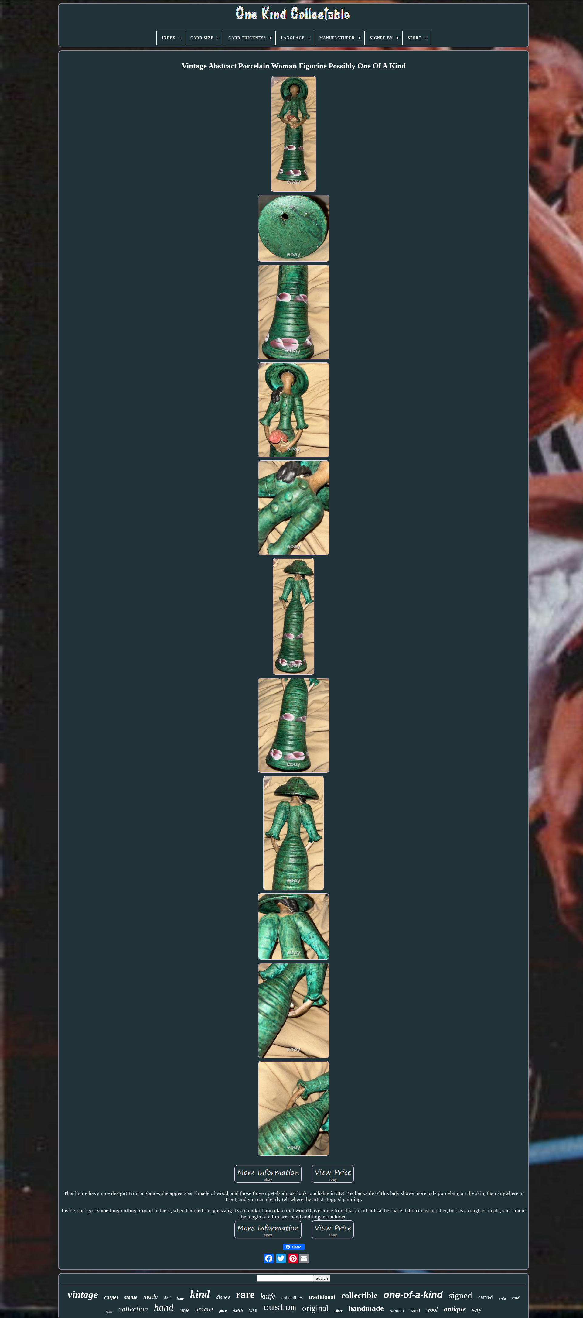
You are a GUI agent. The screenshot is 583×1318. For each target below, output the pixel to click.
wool (432, 1309)
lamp (180, 1298)
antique (455, 1309)
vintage (83, 1294)
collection (133, 1309)
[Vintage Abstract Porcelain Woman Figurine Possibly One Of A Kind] (293, 134)
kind (200, 1294)
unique (204, 1309)
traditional (322, 1297)
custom (279, 1308)
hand (163, 1307)
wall (253, 1310)
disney (223, 1297)
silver (339, 1311)
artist (502, 1298)
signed (460, 1295)
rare (245, 1294)
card (516, 1298)
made (150, 1296)
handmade (366, 1308)
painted (397, 1310)
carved (485, 1297)
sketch (238, 1310)
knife (268, 1296)
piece (223, 1311)
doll (167, 1298)
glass (109, 1311)
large (184, 1310)
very (476, 1309)
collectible (359, 1295)
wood (415, 1310)
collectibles (292, 1297)
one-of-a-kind (413, 1294)
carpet (111, 1297)
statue (130, 1297)
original (315, 1308)
